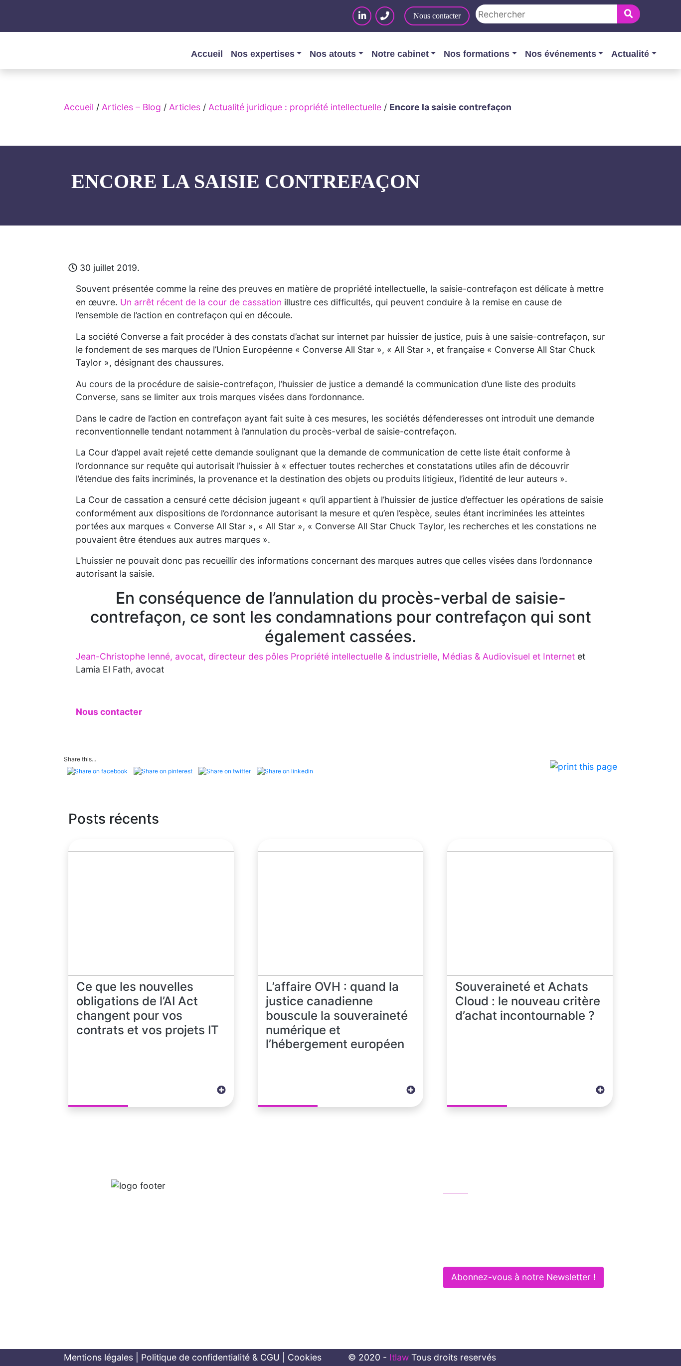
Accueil (207, 54)
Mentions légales (98, 1357)
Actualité (630, 54)
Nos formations (477, 54)
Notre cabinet (400, 54)
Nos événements (560, 54)
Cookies (305, 1357)
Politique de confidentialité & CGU (210, 1357)
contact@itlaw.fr (486, 1229)
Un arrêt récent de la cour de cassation (201, 302)
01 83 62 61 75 (484, 1207)
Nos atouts (333, 54)
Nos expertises (263, 54)
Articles (184, 107)
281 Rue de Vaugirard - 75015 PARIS (526, 1250)
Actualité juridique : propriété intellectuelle (294, 107)
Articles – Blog (131, 107)
